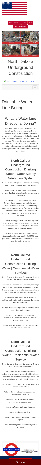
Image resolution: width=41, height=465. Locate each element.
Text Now (20, 462)
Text (30, 23)
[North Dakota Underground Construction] (20, 450)
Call (24, 23)
